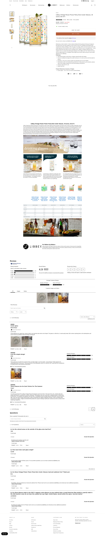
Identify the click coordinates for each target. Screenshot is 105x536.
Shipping (57, 23)
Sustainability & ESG (13, 532)
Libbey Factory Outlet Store (36, 525)
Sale (26, 0)
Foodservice (30, 0)
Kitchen (68, 5)
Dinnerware (76, 5)
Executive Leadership (13, 529)
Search (10, 0)
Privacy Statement (56, 527)
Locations (11, 530)
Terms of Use (55, 529)
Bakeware (62, 5)
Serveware (32, 5)
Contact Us (55, 525)
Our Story (11, 519)
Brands (10, 527)
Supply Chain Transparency (58, 532)
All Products (33, 519)
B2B (32, 529)
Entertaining (41, 5)
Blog (10, 523)
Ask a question (76, 19)
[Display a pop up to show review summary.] (24, 115)
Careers (10, 525)
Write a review (69, 19)
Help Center (55, 519)
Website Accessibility (57, 530)
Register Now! (77, 522)
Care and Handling (56, 523)
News (10, 521)
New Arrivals (15, 0)
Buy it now (75, 33)
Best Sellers (21, 0)
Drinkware (24, 5)
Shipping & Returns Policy (58, 521)
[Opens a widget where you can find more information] (4, 533)
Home (57, 12)
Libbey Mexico (34, 530)
